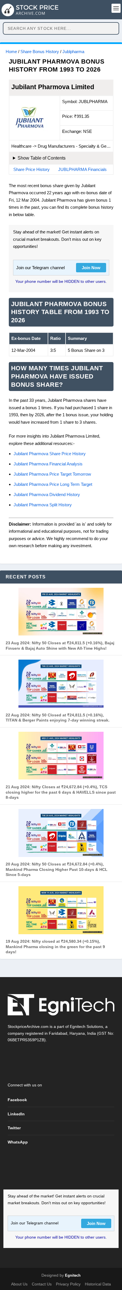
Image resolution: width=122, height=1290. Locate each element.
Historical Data (98, 1284)
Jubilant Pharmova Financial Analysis (48, 463)
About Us (19, 1284)
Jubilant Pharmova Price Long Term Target (53, 484)
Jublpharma (73, 51)
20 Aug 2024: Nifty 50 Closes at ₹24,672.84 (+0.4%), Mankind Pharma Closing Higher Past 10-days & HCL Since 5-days (57, 869)
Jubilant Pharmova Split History (43, 504)
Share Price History (31, 169)
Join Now (91, 267)
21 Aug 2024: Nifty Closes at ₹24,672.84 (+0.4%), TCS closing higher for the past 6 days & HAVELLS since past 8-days (61, 792)
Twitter (14, 1128)
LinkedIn (16, 1114)
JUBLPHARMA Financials (82, 169)
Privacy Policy (68, 1284)
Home (11, 51)
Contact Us (42, 1284)
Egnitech (73, 1275)
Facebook (17, 1099)
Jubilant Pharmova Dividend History (47, 494)
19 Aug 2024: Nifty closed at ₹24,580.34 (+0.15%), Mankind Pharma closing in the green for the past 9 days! (55, 946)
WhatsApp (18, 1142)
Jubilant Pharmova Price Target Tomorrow (52, 474)
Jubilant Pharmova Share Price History (50, 453)
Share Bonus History (39, 51)
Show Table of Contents (42, 158)
